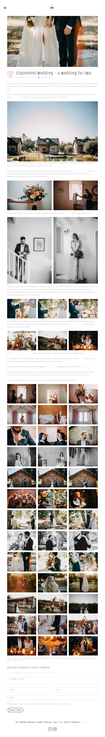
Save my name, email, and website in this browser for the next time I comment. (39, 704)
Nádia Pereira (23, 77)
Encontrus (81, 359)
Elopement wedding (32, 658)
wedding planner (91, 658)
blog (34, 77)
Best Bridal (68, 213)
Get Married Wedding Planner (22, 353)
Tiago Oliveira (87, 367)
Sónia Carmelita (79, 171)
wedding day (81, 658)
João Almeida (50, 367)
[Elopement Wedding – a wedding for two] (52, 41)
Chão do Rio (17, 97)
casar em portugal (19, 658)
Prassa (92, 213)
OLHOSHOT (85, 722)
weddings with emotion (15, 660)
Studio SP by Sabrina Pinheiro (60, 176)
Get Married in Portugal (48, 658)
